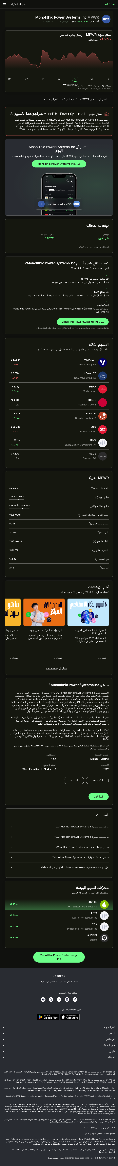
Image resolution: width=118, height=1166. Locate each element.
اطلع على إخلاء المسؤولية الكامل (61, 1122)
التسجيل (108, 86)
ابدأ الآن (98, 796)
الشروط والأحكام (86, 1122)
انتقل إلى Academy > (56, 668)
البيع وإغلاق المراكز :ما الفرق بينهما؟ (44, 630)
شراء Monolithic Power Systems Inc (59, 163)
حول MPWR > (87, 99)
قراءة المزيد (102, 658)
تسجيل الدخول (18, 4)
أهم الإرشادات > (50, 99)
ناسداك (74, 780)
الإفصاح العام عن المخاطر (106, 1133)
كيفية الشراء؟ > (69, 99)
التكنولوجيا (97, 780)
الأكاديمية (42, 328)
